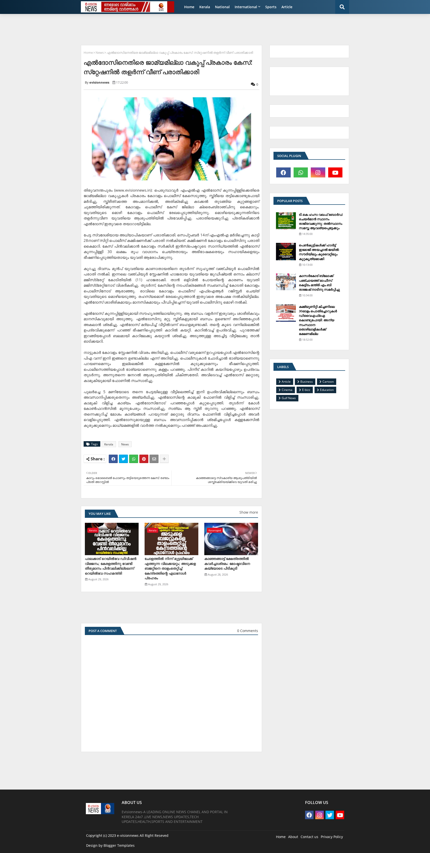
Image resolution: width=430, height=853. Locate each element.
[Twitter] (123, 459)
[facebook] (283, 172)
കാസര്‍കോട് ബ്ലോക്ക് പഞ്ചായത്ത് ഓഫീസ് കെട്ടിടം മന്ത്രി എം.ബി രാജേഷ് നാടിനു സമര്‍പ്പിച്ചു (319, 282)
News (100, 52)
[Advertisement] (199, 29)
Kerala (204, 6)
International (246, 6)
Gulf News (289, 398)
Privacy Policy (332, 836)
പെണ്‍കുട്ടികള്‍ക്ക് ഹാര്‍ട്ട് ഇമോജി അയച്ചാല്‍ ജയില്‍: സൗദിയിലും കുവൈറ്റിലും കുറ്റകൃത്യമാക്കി (319, 252)
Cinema (287, 390)
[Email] (154, 459)
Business (306, 381)
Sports (270, 6)
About (293, 836)
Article (286, 6)
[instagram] (318, 172)
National (222, 6)
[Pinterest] (143, 459)
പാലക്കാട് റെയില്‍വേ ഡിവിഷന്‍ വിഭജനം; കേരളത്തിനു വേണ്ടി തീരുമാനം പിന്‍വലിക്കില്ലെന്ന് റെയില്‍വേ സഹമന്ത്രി (110, 566)
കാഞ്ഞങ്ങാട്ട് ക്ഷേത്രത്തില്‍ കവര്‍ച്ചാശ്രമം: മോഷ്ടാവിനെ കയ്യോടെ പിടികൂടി (227, 563)
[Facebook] (113, 459)
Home (189, 6)
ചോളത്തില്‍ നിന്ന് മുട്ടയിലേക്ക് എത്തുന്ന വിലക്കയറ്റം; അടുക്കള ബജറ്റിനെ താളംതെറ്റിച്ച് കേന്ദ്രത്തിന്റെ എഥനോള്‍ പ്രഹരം (170, 568)
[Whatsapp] (133, 459)
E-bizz (306, 390)
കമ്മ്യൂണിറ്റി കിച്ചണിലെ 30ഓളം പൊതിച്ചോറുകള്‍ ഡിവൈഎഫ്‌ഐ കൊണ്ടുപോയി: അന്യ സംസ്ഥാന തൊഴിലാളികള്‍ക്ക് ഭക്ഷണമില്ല (318, 320)
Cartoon (328, 381)
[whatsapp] (300, 172)
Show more (248, 512)
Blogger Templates (119, 845)
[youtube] (335, 172)
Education (327, 390)
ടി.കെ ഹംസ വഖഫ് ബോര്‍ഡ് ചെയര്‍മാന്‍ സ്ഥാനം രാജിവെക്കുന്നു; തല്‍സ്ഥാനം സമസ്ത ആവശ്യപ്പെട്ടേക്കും (321, 221)
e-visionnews (128, 835)
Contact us (309, 836)
